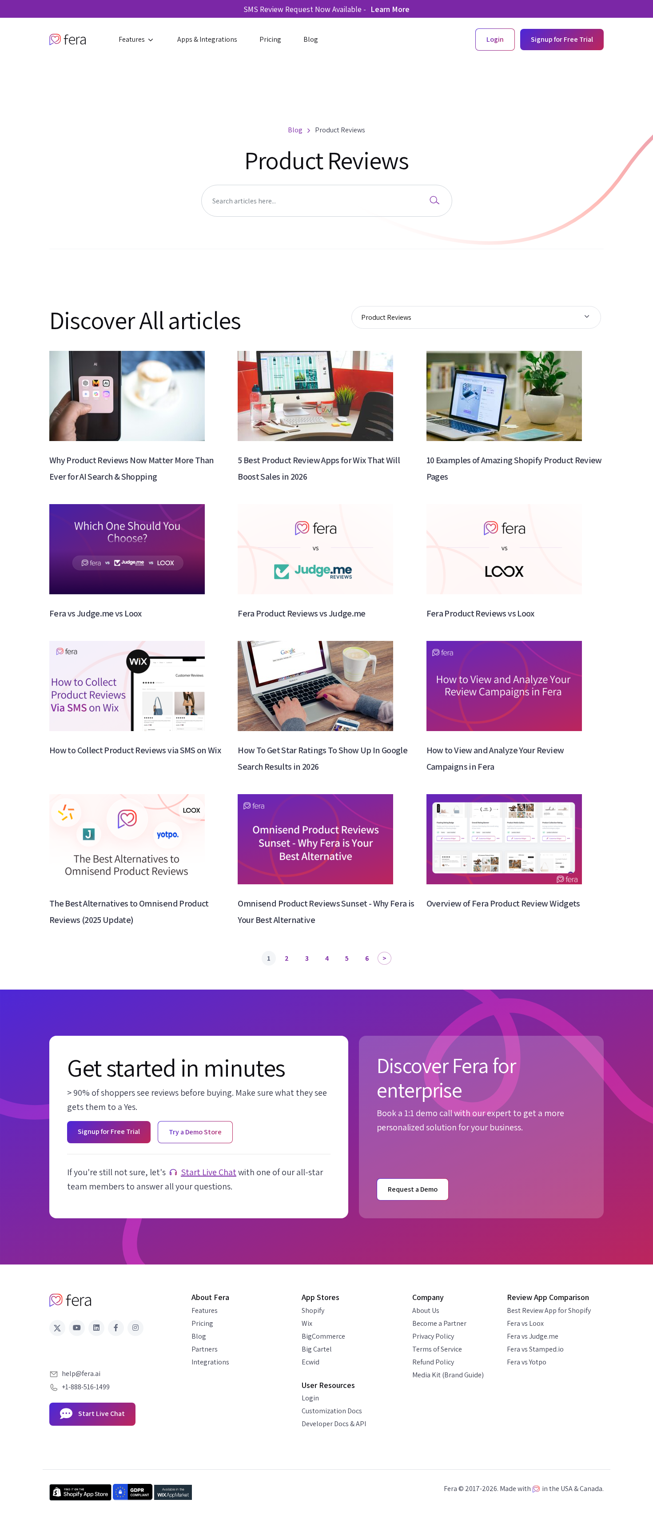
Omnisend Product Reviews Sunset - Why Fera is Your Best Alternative (326, 912)
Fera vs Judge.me (532, 1336)
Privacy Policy (433, 1336)
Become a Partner (439, 1323)
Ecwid (310, 1362)
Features (204, 1310)
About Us (425, 1310)
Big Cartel (317, 1349)
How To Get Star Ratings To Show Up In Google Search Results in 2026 (322, 758)
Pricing (202, 1323)
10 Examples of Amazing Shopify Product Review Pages (514, 468)
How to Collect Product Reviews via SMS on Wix (135, 750)
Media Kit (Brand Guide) (448, 1375)
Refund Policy (433, 1362)
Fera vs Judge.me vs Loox (95, 613)
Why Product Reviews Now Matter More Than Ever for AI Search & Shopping (131, 468)
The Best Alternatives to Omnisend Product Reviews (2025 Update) (129, 912)
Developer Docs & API (334, 1423)
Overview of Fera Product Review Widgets (503, 903)
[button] (136, 39)
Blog (198, 1336)
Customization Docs (332, 1411)
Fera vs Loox (525, 1323)
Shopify (313, 1310)
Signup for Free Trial (562, 39)
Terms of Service (437, 1349)
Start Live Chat (208, 1172)
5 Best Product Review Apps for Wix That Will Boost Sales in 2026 (319, 468)
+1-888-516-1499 (86, 1387)
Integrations (210, 1362)
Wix (307, 1323)
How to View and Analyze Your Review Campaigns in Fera (495, 758)
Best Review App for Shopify (549, 1310)
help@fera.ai (81, 1373)
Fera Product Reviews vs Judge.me (302, 613)
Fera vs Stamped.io (535, 1349)
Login (310, 1398)
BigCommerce (323, 1336)
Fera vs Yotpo (526, 1362)
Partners (204, 1349)
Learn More (390, 9)
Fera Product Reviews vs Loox (480, 613)
